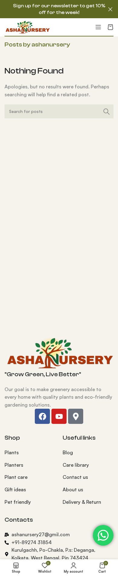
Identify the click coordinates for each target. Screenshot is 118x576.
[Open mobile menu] (98, 27)
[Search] (106, 111)
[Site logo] (27, 26)
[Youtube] (59, 416)
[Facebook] (42, 416)
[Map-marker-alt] (75, 416)
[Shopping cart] (110, 27)
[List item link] (29, 453)
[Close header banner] (110, 9)
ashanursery (50, 44)
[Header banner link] (50, 9)
